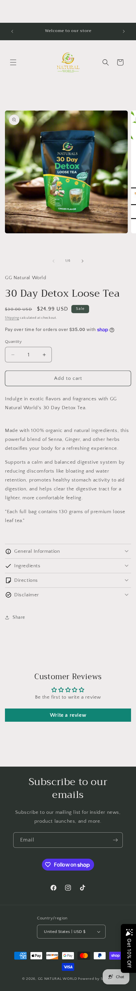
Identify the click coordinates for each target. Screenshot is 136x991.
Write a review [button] (68, 715)
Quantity (13, 341)
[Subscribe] (115, 840)
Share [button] (19, 617)
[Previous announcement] (12, 31)
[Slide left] (53, 261)
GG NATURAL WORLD (57, 979)
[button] (13, 62)
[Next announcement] (124, 31)
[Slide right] (82, 261)
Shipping (12, 318)
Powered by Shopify (96, 979)
